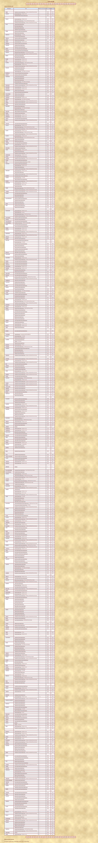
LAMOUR (7, 489)
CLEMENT (7, 175)
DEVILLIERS (8, 273)
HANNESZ (7, 426)
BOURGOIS (7, 97)
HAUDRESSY (8, 430)
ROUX (7, 726)
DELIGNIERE (8, 257)
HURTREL (7, 447)
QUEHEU (7, 686)
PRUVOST (7, 682)
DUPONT (7, 322)
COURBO (7, 193)
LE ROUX (7, 520)
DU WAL (7, 292)
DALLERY (7, 219)
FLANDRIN (7, 339)
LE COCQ (7, 517)
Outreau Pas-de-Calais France (19, 78)
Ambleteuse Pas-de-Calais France (20, 412)
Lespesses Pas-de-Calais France (20, 470)
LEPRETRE (7, 538)
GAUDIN (7, 360)
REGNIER (7, 707)
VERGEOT (7, 801)
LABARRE (7, 473)
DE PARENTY (8, 646)
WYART (7, 834)
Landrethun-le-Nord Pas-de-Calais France (21, 83)
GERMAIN (7, 365)
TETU (6, 761)
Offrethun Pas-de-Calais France (19, 825)
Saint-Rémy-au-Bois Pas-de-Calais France (21, 553)
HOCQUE (7, 440)
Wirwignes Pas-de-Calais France (20, 109)
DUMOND (7, 320)
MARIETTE (7, 597)
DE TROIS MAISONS (9, 780)
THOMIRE (7, 764)
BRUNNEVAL (8, 116)
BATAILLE (7, 38)
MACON (7, 578)
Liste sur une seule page (8, 6)
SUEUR (7, 752)
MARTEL (7, 609)
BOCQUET (7, 67)
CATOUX (7, 156)
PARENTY (7, 653)
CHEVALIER (7, 170)
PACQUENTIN (8, 637)
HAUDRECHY (8, 428)
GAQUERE (7, 358)
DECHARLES (8, 233)
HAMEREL (7, 423)
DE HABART (7, 398)
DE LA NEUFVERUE (9, 470)
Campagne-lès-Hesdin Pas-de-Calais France (21, 240)
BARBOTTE (7, 34)
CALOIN (7, 130)
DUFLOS (7, 308)
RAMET (7, 696)
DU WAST (7, 294)
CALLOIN (7, 125)
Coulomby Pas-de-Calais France (20, 67)
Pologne (16, 341)
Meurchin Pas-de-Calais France (19, 555)
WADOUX (7, 811)
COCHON (7, 177)
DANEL (7, 224)
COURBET (7, 191)
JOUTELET (7, 461)
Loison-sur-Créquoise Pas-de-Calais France (21, 50)
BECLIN (7, 48)
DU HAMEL (7, 290)
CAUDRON (7, 158)
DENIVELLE (7, 264)
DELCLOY (7, 252)
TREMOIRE (7, 778)
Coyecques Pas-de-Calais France (20, 36)
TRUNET (7, 783)
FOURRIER (7, 348)
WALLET (7, 815)
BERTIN (7, 55)
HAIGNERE (7, 409)
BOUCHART (7, 88)
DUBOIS (7, 299)
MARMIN (7, 599)
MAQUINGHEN (8, 592)
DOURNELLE (8, 280)
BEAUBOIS (7, 43)
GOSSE (7, 376)
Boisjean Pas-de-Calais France (19, 90)
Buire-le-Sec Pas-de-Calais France (20, 104)
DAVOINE (7, 229)
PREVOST (7, 675)
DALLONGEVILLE (8, 221)
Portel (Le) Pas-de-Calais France (20, 459)
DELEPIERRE (8, 254)
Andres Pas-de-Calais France (19, 599)
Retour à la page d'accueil (9, 839)
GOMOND (7, 374)
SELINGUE (7, 745)
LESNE (7, 541)
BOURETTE (7, 95)
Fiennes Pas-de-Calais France (19, 24)
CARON (7, 149)
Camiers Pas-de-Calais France (19, 322)
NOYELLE (7, 628)
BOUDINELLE (8, 90)
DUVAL (7, 327)
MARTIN (7, 616)
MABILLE (7, 576)
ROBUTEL (7, 717)
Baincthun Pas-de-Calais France (20, 106)
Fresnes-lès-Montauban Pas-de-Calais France (22, 503)
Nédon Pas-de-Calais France (19, 20)
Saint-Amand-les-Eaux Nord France (20, 564)
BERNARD (7, 52)
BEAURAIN (7, 45)
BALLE (7, 24)
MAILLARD (7, 588)
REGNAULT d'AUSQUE (9, 700)
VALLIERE (7, 792)
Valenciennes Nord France (19, 419)
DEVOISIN (7, 275)
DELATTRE (7, 240)
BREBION (7, 99)
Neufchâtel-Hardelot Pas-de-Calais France (21, 15)
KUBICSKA (7, 466)
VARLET (7, 794)
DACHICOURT (8, 210)
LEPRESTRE (8, 536)
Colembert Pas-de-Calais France (20, 45)
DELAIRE (7, 238)
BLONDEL (7, 62)
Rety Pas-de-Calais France (19, 602)
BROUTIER (7, 111)
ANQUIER (7, 13)
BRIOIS (7, 104)
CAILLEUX (7, 123)
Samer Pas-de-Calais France (19, 569)
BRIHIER (7, 102)
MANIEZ (7, 590)
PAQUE (7, 642)
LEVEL (7, 550)
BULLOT (7, 118)
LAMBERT (7, 480)
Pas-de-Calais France (18, 13)
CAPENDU (7, 142)
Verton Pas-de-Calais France (19, 346)
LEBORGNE (7, 522)
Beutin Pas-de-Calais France (19, 351)
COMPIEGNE (8, 182)
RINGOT (7, 715)
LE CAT (7, 515)
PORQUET (7, 670)
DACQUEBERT (8, 217)
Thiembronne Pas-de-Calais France (20, 651)
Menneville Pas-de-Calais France (20, 57)
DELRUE (7, 261)
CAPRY (7, 144)
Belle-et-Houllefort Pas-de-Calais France (21, 111)
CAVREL (7, 160)
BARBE (7, 31)
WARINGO (7, 820)
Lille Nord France (17, 489)
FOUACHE (7, 344)
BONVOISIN (7, 85)
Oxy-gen (16, 841)
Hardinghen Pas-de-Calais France (20, 29)
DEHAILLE (7, 236)
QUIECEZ (7, 691)
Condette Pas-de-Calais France (19, 482)
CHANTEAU (7, 163)
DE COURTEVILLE (8, 198)
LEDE (6, 527)
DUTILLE (7, 325)
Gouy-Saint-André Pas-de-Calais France (21, 48)
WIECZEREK (8, 832)
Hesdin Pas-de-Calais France (19, 196)
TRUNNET (7, 785)
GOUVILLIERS (8, 386)
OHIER (7, 632)
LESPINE (7, 545)
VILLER (7, 806)
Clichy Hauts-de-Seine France (19, 214)
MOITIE (7, 618)
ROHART (7, 719)
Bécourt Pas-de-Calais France (19, 55)
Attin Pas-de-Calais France (19, 393)
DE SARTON (8, 740)
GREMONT (7, 388)
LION (6, 557)
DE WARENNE (8, 818)
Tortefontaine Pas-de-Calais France (20, 529)
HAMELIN (7, 421)
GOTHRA (7, 383)
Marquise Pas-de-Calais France (19, 207)
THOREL (7, 766)
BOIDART (7, 74)
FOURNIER (7, 346)
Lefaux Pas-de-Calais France (19, 132)
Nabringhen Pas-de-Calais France (20, 283)
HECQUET (7, 435)
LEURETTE (7, 548)
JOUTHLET (7, 463)
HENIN (7, 437)
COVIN (7, 203)
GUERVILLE (7, 393)
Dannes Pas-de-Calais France (19, 62)
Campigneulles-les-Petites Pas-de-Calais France (22, 348)
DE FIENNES (8, 334)
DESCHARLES (8, 266)
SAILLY (7, 733)
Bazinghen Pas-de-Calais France (20, 297)
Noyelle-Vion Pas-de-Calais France (20, 22)
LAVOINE (7, 508)
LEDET (7, 531)
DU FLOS (7, 287)
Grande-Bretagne (17, 334)
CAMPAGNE (7, 139)
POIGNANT (7, 668)
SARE (6, 738)
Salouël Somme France (18, 186)
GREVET (7, 391)
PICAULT (7, 656)
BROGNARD (7, 106)
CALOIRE (7, 135)
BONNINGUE (8, 76)
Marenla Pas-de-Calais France (19, 759)
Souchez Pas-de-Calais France (19, 339)
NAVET (7, 625)
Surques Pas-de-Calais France (19, 719)
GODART (7, 367)
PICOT (7, 661)
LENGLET (7, 534)
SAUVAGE (7, 743)
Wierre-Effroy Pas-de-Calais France (20, 252)
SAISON (7, 736)
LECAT (7, 524)
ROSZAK (7, 722)
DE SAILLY (7, 731)
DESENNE (7, 268)
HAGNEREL (7, 407)
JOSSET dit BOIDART (9, 456)
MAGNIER (7, 583)
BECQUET (7, 50)
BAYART (7, 41)
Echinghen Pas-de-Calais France (20, 642)
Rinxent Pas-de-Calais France (19, 27)
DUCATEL (7, 306)
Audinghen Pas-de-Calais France (20, 200)
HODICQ (7, 442)
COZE (6, 205)
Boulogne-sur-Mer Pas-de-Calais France (21, 31)
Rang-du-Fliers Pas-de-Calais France (20, 247)
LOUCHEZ (7, 564)
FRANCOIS (7, 355)
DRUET (7, 285)
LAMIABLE (7, 484)
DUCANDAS (7, 304)
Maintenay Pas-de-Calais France (20, 250)
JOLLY (7, 454)
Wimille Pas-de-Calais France (19, 414)
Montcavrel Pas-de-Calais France (20, 52)
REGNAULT (7, 703)
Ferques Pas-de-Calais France (19, 69)
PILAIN (7, 665)
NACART (7, 623)
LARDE (7, 496)
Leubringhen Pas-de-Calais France (20, 292)
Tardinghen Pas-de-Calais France (20, 315)
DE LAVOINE (8, 503)
